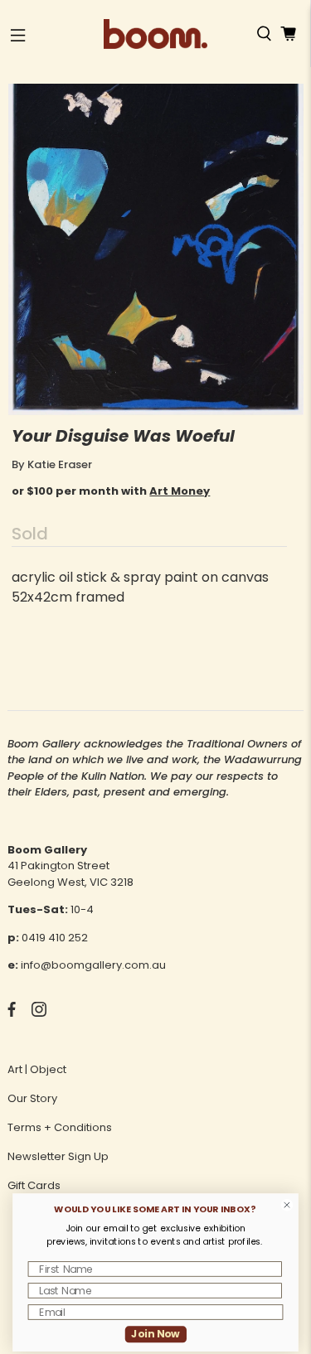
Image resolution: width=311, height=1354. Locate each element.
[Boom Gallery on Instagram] (39, 1013)
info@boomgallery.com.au (93, 965)
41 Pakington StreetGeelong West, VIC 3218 (70, 874)
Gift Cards (34, 1185)
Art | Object (36, 1069)
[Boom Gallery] (155, 34)
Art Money (179, 491)
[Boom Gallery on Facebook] (11, 1013)
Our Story (32, 1098)
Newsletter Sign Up (58, 1156)
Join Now (155, 1334)
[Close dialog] (286, 1205)
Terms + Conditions (59, 1127)
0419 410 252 (55, 937)
